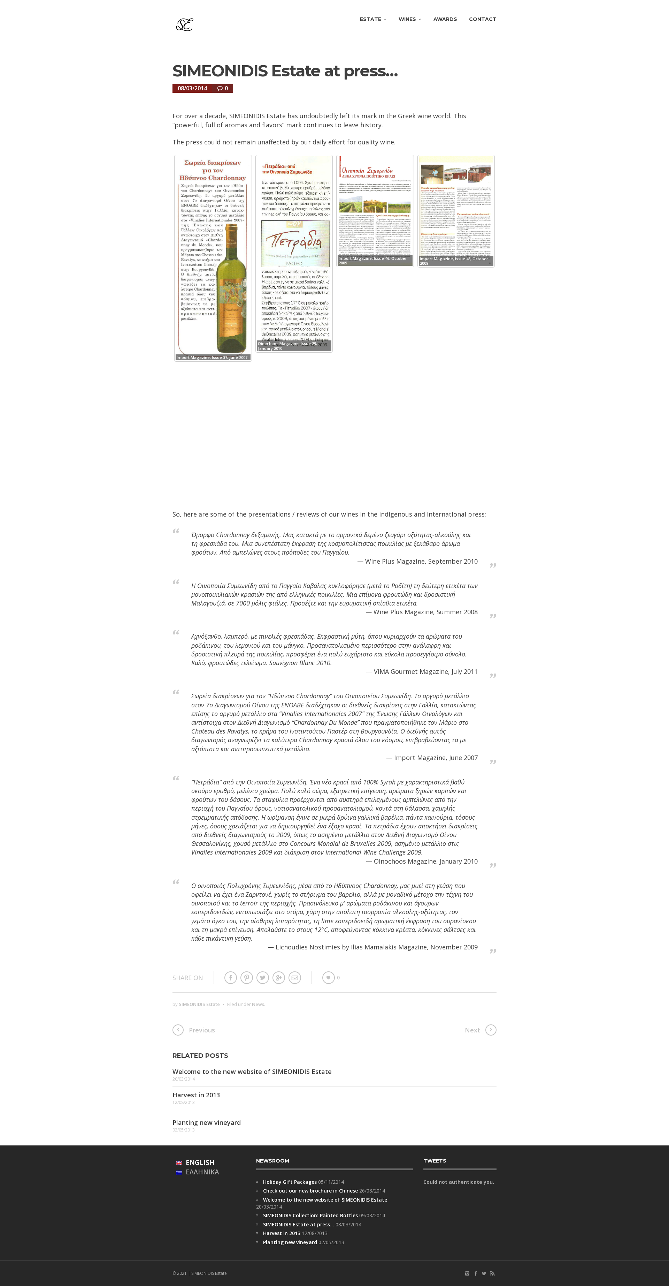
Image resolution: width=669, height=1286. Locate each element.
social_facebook (475, 1273)
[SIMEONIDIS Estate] (184, 25)
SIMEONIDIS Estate (199, 1004)
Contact (483, 19)
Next (472, 1030)
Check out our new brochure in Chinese (310, 1190)
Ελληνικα (200, 1172)
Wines (407, 19)
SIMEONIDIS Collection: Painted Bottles (310, 1215)
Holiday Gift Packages (290, 1182)
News (258, 1004)
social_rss (492, 1273)
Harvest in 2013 (196, 1095)
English (198, 1162)
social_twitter (484, 1273)
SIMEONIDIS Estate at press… (298, 1224)
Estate (370, 19)
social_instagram (467, 1273)
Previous (202, 1030)
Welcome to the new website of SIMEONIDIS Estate (252, 1071)
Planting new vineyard (206, 1122)
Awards (445, 19)
